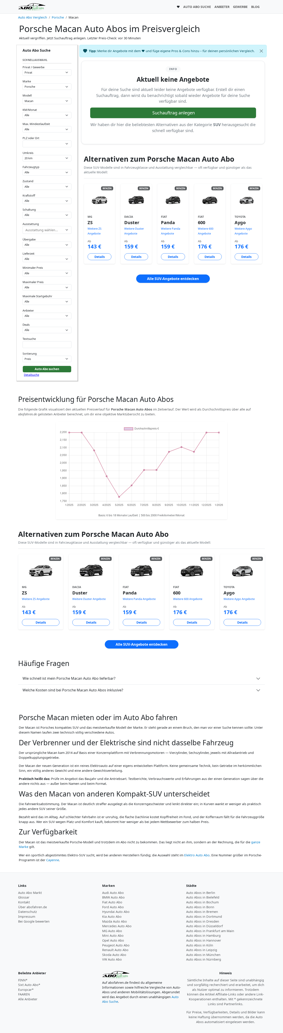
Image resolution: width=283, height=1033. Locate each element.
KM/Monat (30, 110)
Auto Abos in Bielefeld (202, 897)
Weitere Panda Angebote (139, 599)
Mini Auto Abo (113, 935)
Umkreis (28, 153)
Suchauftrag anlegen (173, 113)
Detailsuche (31, 375)
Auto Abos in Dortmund (204, 916)
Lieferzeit (28, 253)
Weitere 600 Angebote (187, 599)
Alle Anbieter (27, 999)
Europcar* (26, 990)
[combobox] (47, 144)
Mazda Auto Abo (114, 921)
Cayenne (52, 860)
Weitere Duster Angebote (89, 599)
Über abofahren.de (32, 907)
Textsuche (29, 339)
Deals (26, 325)
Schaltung (29, 210)
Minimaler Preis (33, 268)
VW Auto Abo (112, 959)
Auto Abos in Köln (199, 945)
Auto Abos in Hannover (203, 940)
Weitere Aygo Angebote (239, 599)
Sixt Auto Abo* (29, 985)
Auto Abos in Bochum (202, 902)
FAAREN (24, 994)
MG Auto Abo (112, 931)
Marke (27, 81)
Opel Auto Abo (113, 940)
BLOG (255, 7)
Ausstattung (31, 224)
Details (99, 257)
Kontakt (24, 902)
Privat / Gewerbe (33, 67)
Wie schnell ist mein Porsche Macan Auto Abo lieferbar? (69, 678)
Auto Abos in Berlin (200, 893)
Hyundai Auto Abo (116, 912)
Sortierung (30, 354)
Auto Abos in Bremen (202, 912)
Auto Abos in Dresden (202, 921)
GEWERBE (240, 7)
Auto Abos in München (203, 955)
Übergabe (29, 239)
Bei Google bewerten (34, 921)
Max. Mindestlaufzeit (36, 124)
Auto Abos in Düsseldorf (204, 926)
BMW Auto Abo (113, 897)
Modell (27, 95)
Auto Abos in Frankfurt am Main (210, 931)
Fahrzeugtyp (31, 167)
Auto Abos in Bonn (200, 907)
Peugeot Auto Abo (116, 945)
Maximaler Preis (33, 282)
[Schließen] (261, 51)
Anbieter (28, 310)
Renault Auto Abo (115, 950)
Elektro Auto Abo (197, 855)
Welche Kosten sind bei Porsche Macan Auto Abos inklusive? (73, 690)
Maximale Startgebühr (37, 296)
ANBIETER (221, 7)
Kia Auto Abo (112, 916)
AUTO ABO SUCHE (197, 7)
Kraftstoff (29, 195)
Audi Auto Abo (113, 893)
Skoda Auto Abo (114, 955)
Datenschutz (27, 912)
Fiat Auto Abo (112, 902)
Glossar (23, 897)
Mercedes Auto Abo (117, 926)
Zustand (28, 181)
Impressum (26, 916)
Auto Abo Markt (30, 893)
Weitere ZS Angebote (36, 599)
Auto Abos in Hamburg (203, 935)
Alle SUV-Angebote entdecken (173, 278)
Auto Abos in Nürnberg (203, 959)
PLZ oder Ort (31, 138)
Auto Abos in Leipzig (201, 950)
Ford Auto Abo (113, 907)
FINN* (22, 980)
